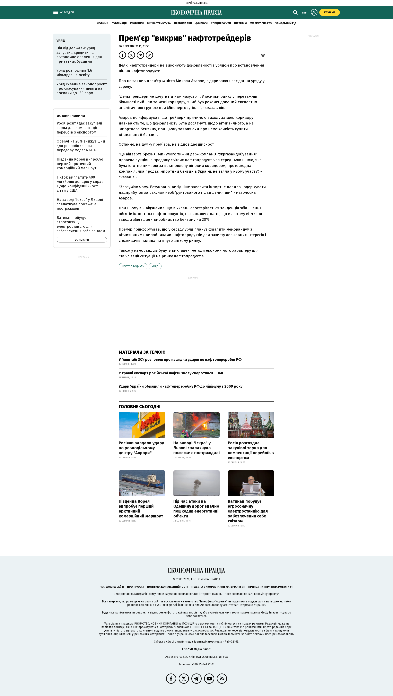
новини (102, 23)
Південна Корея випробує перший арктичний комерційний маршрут (141, 508)
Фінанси (201, 23)
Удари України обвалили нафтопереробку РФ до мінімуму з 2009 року (180, 386)
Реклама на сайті (111, 586)
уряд (155, 266)
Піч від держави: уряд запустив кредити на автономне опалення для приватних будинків (79, 55)
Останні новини (71, 116)
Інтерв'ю (240, 23)
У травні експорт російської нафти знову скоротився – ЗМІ (171, 373)
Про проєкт (135, 586)
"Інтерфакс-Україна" (213, 601)
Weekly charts (261, 23)
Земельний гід (285, 23)
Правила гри (183, 23)
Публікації (119, 23)
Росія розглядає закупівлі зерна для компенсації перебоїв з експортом (251, 450)
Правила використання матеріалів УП (218, 586)
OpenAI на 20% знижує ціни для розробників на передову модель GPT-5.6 (81, 145)
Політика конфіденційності (167, 586)
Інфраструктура (159, 23)
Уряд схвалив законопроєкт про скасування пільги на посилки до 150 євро (81, 88)
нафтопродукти (133, 266)
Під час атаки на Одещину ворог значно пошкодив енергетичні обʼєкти (196, 508)
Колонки (137, 23)
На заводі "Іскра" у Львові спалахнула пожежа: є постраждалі (196, 447)
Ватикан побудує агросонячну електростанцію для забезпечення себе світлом (248, 511)
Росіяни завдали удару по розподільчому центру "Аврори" (141, 447)
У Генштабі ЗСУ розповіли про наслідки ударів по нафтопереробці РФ (180, 359)
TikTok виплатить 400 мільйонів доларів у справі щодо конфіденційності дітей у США (80, 184)
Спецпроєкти (221, 23)
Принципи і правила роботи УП (271, 586)
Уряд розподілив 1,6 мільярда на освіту (74, 72)
